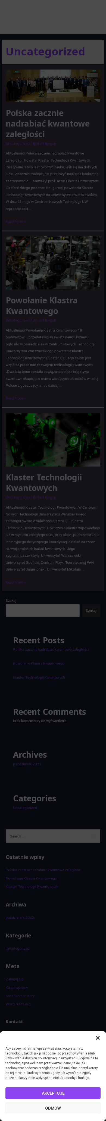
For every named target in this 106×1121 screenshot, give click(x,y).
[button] (98, 1038)
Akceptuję (53, 1093)
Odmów (53, 1108)
